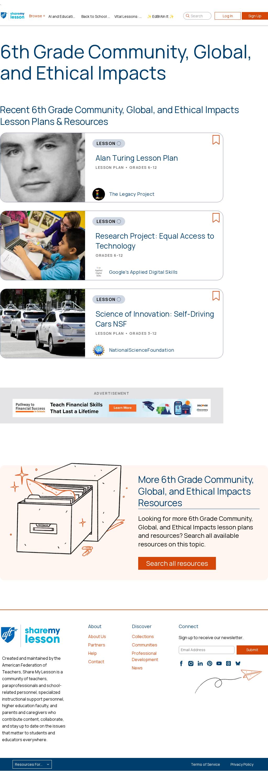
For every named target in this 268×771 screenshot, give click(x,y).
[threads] (228, 663)
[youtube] (219, 663)
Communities (144, 645)
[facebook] (181, 663)
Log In (228, 15)
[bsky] (238, 663)
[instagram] (190, 663)
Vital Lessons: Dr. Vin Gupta (128, 16)
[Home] (13, 15)
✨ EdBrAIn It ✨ (160, 16)
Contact (96, 661)
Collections (143, 636)
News (137, 668)
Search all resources (177, 563)
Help (92, 653)
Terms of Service (205, 764)
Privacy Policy (242, 764)
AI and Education (62, 16)
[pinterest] (209, 663)
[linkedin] (200, 663)
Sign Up (254, 15)
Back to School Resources (95, 16)
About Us (97, 636)
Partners (96, 645)
